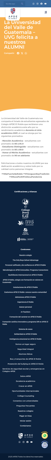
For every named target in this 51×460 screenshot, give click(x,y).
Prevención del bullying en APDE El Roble (25, 364)
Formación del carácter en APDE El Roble (26, 317)
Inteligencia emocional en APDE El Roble (25, 339)
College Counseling (25, 396)
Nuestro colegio (25, 255)
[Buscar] (22, 4)
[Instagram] (37, 4)
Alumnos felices (25, 354)
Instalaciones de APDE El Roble (25, 287)
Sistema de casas (25, 329)
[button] (18, 53)
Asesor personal (25, 307)
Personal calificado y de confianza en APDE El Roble (25, 265)
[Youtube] (45, 4)
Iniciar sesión (25, 421)
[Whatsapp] (34, 4)
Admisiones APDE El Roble (25, 297)
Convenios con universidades (25, 401)
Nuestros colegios (25, 411)
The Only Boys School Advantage (25, 260)
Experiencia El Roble (25, 302)
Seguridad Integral (25, 349)
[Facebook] (41, 4)
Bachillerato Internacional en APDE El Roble (25, 275)
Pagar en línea (25, 416)
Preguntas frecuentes (25, 406)
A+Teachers (25, 312)
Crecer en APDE (25, 386)
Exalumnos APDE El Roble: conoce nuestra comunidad (25, 292)
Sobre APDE (25, 376)
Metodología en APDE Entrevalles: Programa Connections (25, 270)
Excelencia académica (25, 381)
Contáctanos (25, 426)
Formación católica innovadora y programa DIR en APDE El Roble (25, 323)
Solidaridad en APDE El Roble (25, 334)
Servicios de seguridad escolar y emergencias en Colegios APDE (23, 370)
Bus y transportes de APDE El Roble (25, 359)
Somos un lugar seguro (25, 344)
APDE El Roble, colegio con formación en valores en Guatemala (22, 281)
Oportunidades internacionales (25, 391)
